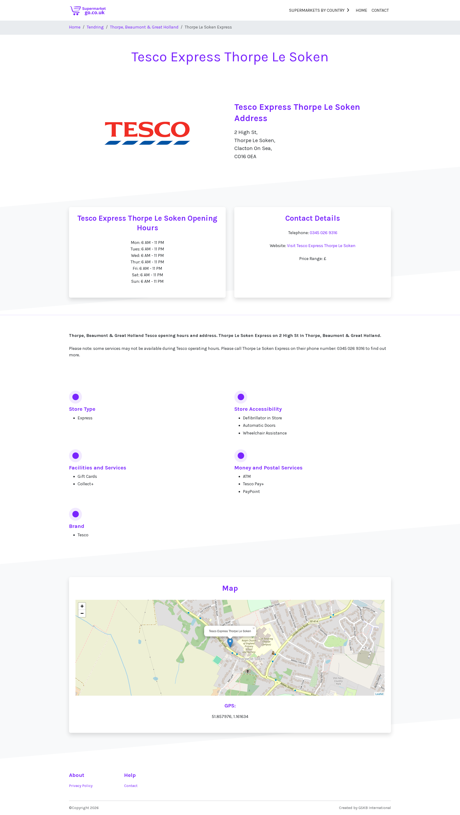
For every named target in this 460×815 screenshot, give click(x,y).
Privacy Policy (80, 786)
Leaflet (379, 694)
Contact (380, 10)
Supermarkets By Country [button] (317, 10)
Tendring (95, 27)
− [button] (82, 613)
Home (361, 10)
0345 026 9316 (323, 232)
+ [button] (82, 606)
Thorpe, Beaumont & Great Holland (144, 27)
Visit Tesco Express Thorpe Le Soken (321, 245)
